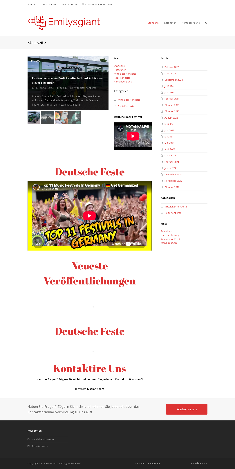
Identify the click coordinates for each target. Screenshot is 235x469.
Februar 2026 (171, 67)
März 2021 (170, 155)
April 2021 (169, 149)
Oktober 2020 (171, 187)
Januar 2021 (171, 168)
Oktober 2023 (171, 105)
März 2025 (170, 73)
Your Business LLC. (49, 463)
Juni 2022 (169, 130)
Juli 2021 (168, 136)
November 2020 (173, 180)
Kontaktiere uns (123, 81)
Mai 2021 (169, 142)
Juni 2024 (169, 92)
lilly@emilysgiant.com (89, 389)
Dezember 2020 (173, 174)
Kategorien (120, 69)
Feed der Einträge (170, 235)
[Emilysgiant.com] (64, 22)
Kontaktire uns (186, 409)
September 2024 (173, 79)
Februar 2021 (171, 161)
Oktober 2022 (171, 111)
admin (63, 87)
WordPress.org (169, 242)
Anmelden (166, 231)
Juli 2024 (168, 86)
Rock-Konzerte (122, 77)
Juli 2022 (168, 124)
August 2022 (171, 117)
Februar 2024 (171, 98)
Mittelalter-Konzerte (85, 87)
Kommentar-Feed (170, 239)
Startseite (119, 65)
